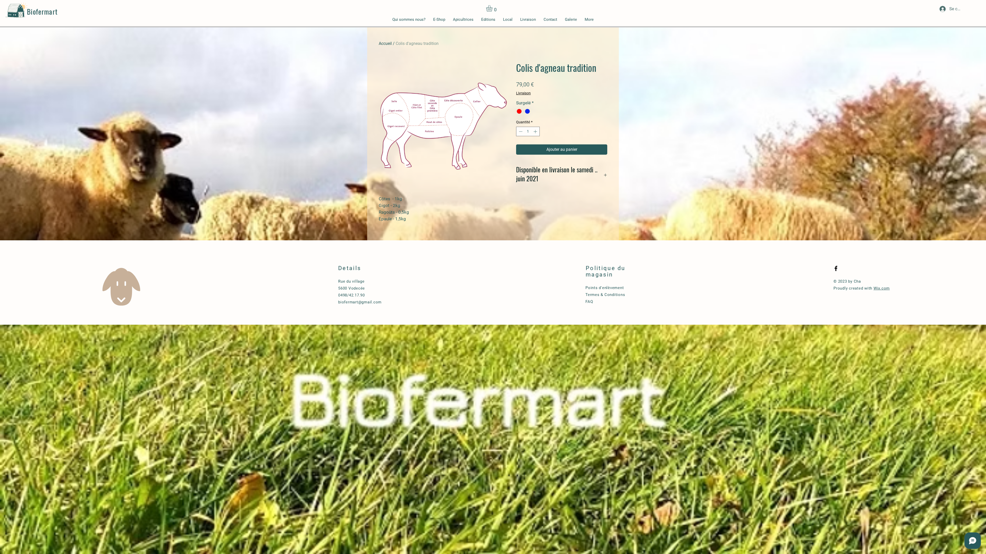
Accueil (385, 43)
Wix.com (882, 288)
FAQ (589, 301)
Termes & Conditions (605, 294)
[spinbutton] (528, 131)
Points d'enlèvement (604, 287)
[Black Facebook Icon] (835, 268)
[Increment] (536, 131)
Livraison (523, 93)
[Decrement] (520, 131)
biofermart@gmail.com (360, 302)
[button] (493, 8)
